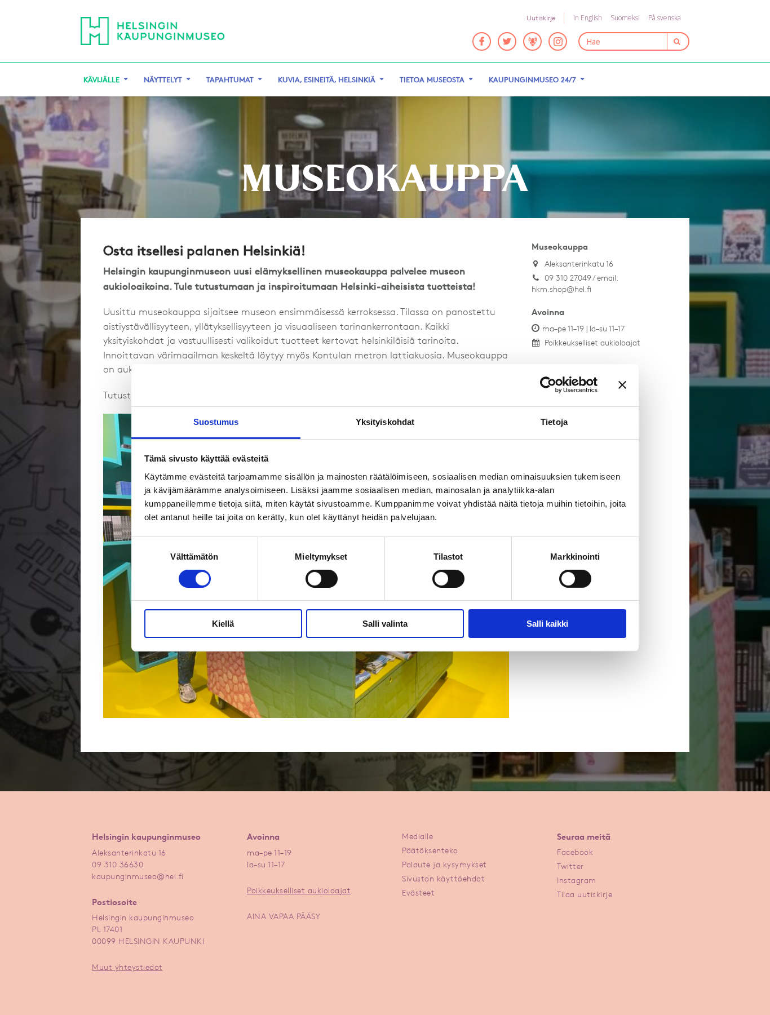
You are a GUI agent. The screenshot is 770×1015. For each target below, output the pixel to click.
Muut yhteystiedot (127, 967)
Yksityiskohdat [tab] (385, 421)
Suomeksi (625, 18)
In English (587, 18)
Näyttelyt (163, 79)
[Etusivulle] (153, 31)
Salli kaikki (547, 623)
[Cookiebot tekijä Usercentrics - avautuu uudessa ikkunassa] (548, 384)
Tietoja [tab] (554, 421)
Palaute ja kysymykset (444, 864)
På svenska (664, 18)
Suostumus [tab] (216, 421)
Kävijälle (101, 79)
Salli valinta (385, 623)
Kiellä (223, 623)
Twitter (570, 866)
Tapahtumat (230, 79)
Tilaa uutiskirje (584, 894)
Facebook (575, 852)
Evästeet (418, 892)
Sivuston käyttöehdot (443, 878)
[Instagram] (557, 41)
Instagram (576, 880)
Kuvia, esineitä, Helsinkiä (326, 79)
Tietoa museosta (432, 79)
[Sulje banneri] (622, 385)
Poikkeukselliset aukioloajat (592, 342)
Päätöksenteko (430, 850)
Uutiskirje (540, 18)
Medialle (417, 836)
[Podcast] (532, 41)
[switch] (322, 579)
